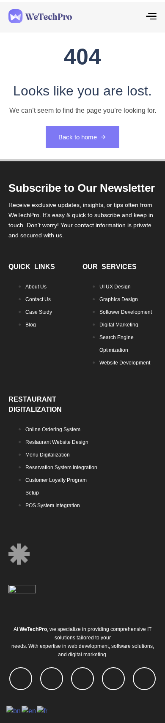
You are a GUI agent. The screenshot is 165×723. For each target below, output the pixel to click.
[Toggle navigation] (132, 16)
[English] (29, 710)
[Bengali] (14, 710)
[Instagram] (113, 678)
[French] (42, 710)
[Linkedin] (51, 678)
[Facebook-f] (20, 678)
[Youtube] (82, 678)
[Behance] (144, 678)
